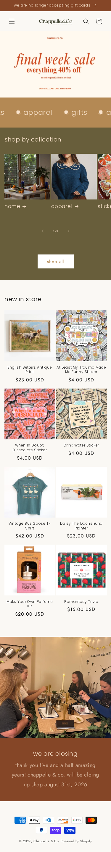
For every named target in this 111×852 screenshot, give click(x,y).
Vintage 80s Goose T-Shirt (30, 525)
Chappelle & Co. (47, 841)
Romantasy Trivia (81, 601)
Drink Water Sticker (81, 445)
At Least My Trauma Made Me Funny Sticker (81, 369)
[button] (11, 21)
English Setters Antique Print (29, 369)
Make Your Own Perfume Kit (30, 604)
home (12, 206)
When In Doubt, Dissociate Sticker (29, 447)
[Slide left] (42, 231)
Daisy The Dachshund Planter (81, 525)
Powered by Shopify (76, 841)
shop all (55, 261)
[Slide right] (68, 231)
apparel (62, 206)
